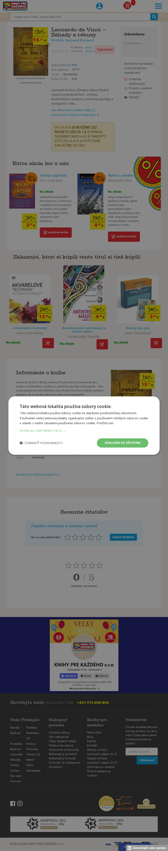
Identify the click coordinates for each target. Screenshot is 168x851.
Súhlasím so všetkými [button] (123, 443)
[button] (84, 430)
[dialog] (84, 425)
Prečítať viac (105, 423)
